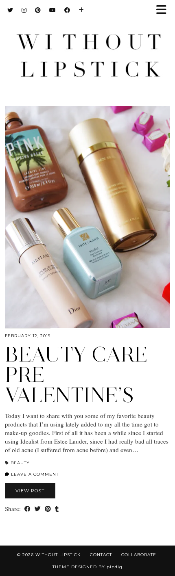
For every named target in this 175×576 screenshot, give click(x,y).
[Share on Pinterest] (48, 509)
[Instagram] (24, 10)
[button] (164, 10)
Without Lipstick (58, 554)
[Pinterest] (38, 10)
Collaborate (138, 554)
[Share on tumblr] (57, 509)
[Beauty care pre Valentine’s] (87, 217)
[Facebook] (67, 10)
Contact (101, 554)
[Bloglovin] (81, 10)
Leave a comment (34, 474)
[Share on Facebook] (27, 509)
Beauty (20, 463)
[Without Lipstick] (87, 45)
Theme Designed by (87, 567)
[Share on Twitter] (38, 509)
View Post (30, 491)
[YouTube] (52, 10)
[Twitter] (10, 10)
